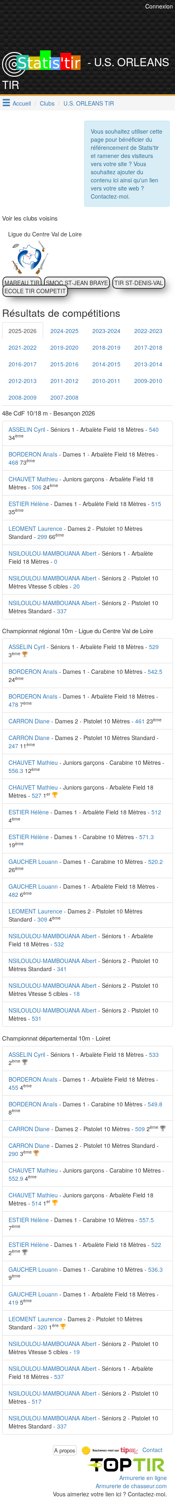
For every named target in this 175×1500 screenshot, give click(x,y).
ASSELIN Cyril (27, 429)
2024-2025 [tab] (64, 331)
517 (37, 1401)
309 (42, 919)
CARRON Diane (29, 721)
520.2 (155, 861)
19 (76, 1352)
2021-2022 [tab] (23, 347)
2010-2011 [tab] (106, 381)
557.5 (146, 1220)
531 (37, 1018)
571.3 (146, 837)
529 (154, 647)
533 (154, 1054)
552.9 (16, 1178)
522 (156, 1244)
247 (13, 746)
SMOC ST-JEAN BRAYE (77, 283)
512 (156, 812)
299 (42, 536)
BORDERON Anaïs (33, 454)
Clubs (47, 103)
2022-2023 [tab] (148, 331)
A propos (64, 1450)
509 (140, 1129)
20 (76, 586)
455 (13, 1087)
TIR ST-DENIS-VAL (138, 283)
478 (13, 704)
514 (37, 1203)
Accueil (22, 103)
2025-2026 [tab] (23, 331)
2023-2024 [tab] (106, 331)
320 (42, 1327)
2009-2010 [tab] (148, 381)
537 (59, 1376)
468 (13, 462)
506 (37, 487)
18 (76, 993)
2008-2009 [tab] (23, 397)
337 (62, 611)
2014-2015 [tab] (106, 364)
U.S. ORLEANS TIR (88, 103)
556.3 (16, 770)
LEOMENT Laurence (35, 528)
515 (156, 504)
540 (154, 429)
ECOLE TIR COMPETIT (35, 291)
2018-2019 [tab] (106, 347)
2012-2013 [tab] (23, 381)
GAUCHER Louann (33, 861)
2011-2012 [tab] (64, 381)
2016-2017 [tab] (23, 364)
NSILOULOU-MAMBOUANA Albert (52, 553)
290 (13, 1153)
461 (140, 721)
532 (59, 944)
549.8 (155, 1104)
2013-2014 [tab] (148, 364)
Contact (152, 1449)
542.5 (155, 671)
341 (62, 969)
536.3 (155, 1269)
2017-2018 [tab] (148, 347)
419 (13, 1302)
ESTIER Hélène (29, 504)
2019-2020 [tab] (64, 347)
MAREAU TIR (21, 283)
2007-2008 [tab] (64, 397)
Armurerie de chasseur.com (131, 1486)
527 (37, 795)
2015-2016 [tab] (64, 364)
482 (13, 894)
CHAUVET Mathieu (33, 479)
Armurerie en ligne (143, 1478)
